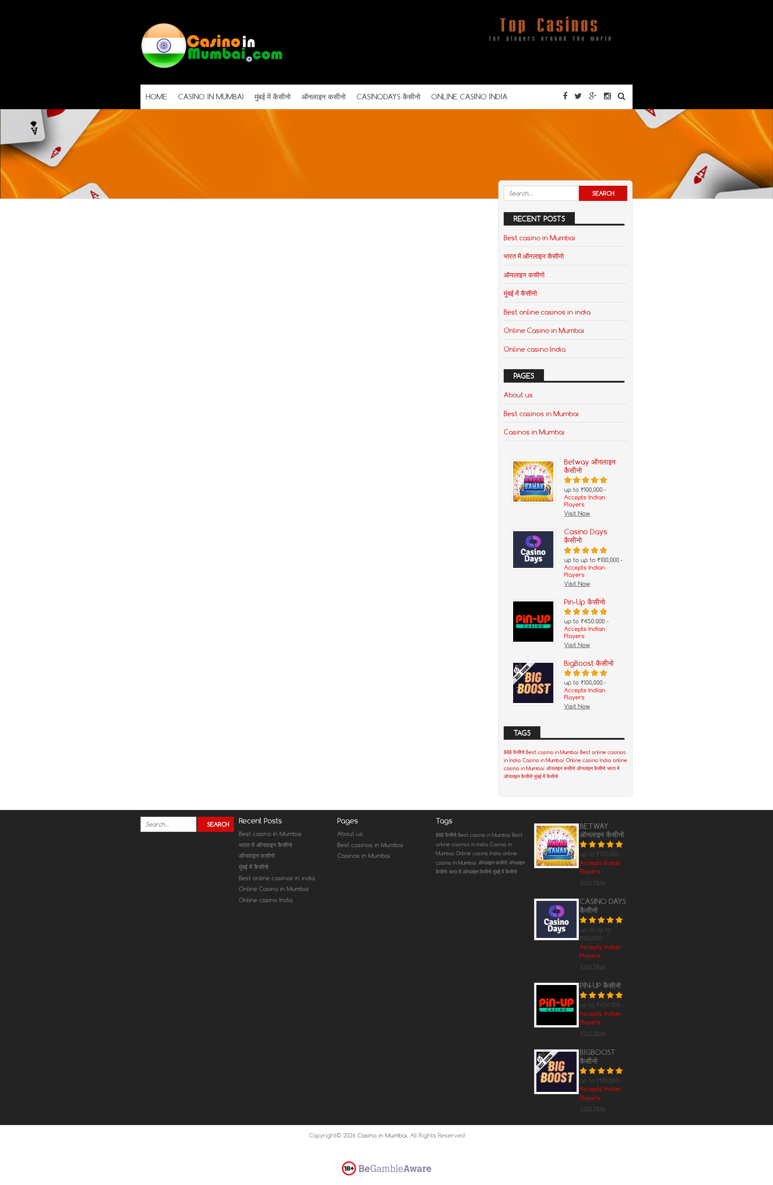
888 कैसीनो (514, 752)
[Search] (621, 96)
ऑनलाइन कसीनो (524, 274)
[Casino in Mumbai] (212, 67)
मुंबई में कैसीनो (520, 293)
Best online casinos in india (547, 311)
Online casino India (534, 349)
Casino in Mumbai (543, 760)
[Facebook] (565, 96)
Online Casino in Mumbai (544, 330)
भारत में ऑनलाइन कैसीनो (534, 255)
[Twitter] (578, 96)
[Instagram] (607, 96)
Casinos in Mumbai (534, 431)
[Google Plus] (593, 96)
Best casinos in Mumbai (541, 413)
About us (518, 394)
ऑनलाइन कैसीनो (591, 768)
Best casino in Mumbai (539, 237)
